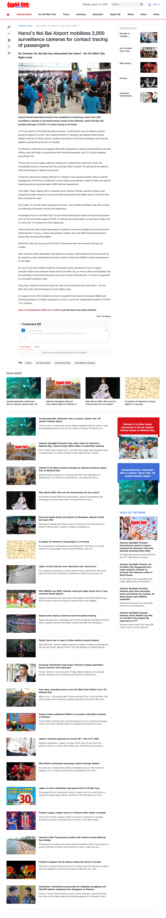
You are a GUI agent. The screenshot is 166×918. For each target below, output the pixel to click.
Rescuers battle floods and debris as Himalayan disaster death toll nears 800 (71, 518)
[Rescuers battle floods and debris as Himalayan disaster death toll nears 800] (21, 525)
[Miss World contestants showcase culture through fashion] (148, 67)
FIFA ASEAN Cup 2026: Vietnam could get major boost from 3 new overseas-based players (73, 592)
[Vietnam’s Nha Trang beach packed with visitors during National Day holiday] (21, 845)
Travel (66, 14)
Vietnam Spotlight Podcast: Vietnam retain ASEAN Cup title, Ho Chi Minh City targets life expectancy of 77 (136, 617)
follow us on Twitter (50, 310)
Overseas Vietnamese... (126, 94)
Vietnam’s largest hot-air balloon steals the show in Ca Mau (70, 862)
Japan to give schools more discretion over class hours (67, 566)
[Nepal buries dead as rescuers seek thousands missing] (21, 623)
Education (98, 14)
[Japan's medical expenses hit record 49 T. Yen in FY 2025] (21, 747)
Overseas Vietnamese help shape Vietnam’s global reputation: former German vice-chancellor (71, 666)
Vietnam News (24, 14)
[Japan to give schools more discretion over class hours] (21, 574)
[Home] (8, 14)
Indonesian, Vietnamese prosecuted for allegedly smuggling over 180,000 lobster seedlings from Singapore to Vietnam (72, 888)
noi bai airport (43, 362)
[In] (9, 53)
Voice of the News (133, 512)
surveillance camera (85, 362)
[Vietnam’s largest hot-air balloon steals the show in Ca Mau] (21, 870)
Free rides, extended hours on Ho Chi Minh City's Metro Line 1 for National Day (73, 691)
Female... (124, 78)
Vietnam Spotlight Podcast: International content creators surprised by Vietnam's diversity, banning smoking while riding (137, 547)
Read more (14, 373)
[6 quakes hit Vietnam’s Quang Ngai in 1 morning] (142, 388)
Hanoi (28, 362)
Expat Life (115, 14)
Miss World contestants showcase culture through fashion (69, 763)
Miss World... (126, 63)
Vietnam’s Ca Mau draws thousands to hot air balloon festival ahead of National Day (137, 427)
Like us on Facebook (28, 310)
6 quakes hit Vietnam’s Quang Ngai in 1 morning (140, 403)
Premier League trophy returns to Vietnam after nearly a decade (72, 812)
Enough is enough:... (125, 35)
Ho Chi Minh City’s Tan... (126, 50)
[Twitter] (9, 40)
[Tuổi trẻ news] (17, 4)
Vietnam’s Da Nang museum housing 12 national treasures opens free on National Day (73, 469)
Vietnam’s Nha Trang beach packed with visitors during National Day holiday (72, 839)
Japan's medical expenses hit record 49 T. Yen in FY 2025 (69, 739)
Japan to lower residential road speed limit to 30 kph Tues (69, 788)
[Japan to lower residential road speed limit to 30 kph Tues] (21, 796)
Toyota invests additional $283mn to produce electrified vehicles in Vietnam (72, 715)
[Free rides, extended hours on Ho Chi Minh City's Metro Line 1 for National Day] (21, 697)
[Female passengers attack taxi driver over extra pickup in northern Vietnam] (148, 82)
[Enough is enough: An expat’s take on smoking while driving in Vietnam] (148, 37)
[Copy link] (9, 27)
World (130, 14)
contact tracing (62, 362)
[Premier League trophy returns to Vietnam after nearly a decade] (21, 820)
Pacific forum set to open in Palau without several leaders (69, 640)
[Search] (141, 4)
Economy (81, 14)
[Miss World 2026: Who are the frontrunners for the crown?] (103, 388)
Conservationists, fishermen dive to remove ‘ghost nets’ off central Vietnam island (21, 403)
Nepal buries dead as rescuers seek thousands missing (67, 615)
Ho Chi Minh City (47, 14)
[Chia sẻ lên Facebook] (9, 33)
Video (143, 14)
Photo (157, 14)
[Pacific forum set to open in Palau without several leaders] (21, 648)
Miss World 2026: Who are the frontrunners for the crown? (101, 403)
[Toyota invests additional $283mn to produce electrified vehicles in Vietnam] (21, 722)
